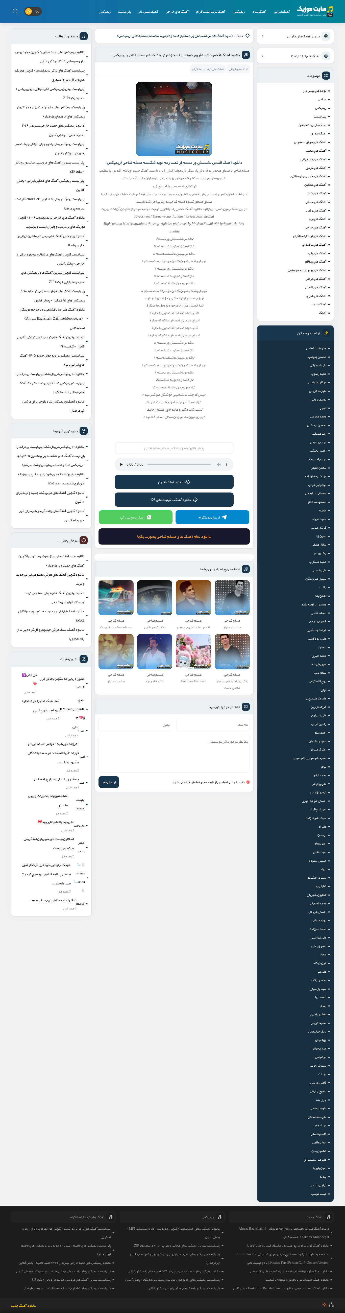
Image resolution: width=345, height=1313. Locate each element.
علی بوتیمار (319, 784)
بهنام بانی (320, 672)
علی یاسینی (319, 570)
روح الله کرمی (317, 681)
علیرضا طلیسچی (316, 698)
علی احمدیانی (318, 365)
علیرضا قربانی (317, 391)
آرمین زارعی (318, 792)
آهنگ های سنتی (316, 202)
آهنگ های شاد (317, 193)
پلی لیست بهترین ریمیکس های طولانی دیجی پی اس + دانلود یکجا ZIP (50, 93)
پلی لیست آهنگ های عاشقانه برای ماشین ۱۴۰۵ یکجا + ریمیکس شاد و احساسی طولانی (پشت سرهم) (51, 460)
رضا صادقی (319, 433)
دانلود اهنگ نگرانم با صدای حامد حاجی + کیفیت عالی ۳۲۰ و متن (289, 1271)
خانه (240, 35)
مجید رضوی (318, 373)
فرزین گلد (319, 963)
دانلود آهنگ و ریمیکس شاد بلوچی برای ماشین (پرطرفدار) (53, 406)
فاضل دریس (318, 1082)
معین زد (321, 536)
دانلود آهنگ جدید (23, 1305)
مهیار (323, 408)
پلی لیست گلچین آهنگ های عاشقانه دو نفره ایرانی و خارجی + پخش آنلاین (50, 259)
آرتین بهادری (318, 1185)
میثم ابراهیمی (317, 485)
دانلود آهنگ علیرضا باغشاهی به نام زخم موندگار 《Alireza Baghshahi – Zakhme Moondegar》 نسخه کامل (52, 318)
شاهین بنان (318, 1151)
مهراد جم (320, 1125)
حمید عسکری (317, 561)
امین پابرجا (319, 1168)
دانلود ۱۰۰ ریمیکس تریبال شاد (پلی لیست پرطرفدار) (50, 373)
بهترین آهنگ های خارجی (303, 36)
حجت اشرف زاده (316, 818)
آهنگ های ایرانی (316, 278)
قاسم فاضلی (318, 1134)
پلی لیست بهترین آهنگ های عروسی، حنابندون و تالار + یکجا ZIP (49, 167)
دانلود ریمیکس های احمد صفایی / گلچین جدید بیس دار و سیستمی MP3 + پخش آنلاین (50, 56)
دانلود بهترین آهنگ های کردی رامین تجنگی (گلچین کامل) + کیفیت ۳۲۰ (50, 341)
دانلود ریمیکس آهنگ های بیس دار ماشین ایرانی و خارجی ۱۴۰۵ (50, 240)
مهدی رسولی (318, 442)
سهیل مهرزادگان (315, 578)
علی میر (321, 971)
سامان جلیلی (318, 467)
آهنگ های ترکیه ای (314, 244)
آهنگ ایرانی (282, 11)
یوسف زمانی (318, 399)
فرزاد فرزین (318, 707)
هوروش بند (318, 664)
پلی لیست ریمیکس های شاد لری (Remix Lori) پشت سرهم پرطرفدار (50, 203)
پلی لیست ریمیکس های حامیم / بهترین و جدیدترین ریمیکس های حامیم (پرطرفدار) (51, 111)
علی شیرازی (318, 715)
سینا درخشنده (317, 877)
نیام (323, 766)
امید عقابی (319, 852)
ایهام (323, 1005)
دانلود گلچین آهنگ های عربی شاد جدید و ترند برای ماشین (50, 497)
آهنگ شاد (259, 11)
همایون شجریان (316, 895)
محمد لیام (320, 775)
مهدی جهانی (319, 1048)
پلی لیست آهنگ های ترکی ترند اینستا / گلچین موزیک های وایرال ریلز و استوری (50, 75)
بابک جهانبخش (317, 1031)
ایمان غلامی (319, 1142)
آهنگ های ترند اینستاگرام (309, 236)
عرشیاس (320, 1057)
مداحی (322, 99)
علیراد (322, 826)
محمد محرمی (318, 416)
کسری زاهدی (317, 621)
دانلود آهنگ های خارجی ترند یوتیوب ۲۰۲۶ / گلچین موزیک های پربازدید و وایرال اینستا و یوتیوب (51, 222)
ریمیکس (239, 11)
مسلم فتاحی (318, 613)
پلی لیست (124, 11)
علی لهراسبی (318, 937)
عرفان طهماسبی (316, 382)
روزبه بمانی (319, 920)
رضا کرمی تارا (318, 749)
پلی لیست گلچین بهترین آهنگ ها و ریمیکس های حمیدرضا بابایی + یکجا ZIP (52, 277)
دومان (322, 647)
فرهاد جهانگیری (316, 630)
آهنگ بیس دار (148, 11)
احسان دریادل (317, 911)
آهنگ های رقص (316, 210)
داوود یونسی (318, 1108)
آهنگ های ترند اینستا (305, 55)
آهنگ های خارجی (177, 11)
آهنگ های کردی (316, 168)
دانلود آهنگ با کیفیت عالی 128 (170, 499)
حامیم (322, 510)
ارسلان (321, 835)
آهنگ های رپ (317, 219)
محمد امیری (319, 655)
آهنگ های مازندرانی (313, 159)
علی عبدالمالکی (317, 1117)
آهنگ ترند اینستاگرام (210, 11)
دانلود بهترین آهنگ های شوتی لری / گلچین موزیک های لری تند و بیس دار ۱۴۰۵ (51, 479)
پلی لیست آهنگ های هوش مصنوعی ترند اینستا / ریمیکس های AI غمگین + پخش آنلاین (52, 295)
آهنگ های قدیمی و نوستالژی (308, 176)
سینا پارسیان (318, 989)
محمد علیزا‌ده (318, 929)
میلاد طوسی (318, 1193)
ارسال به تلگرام (209, 517)
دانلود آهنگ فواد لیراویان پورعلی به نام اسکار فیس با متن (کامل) (288, 1245)
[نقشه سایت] (331, 1304)
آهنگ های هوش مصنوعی (310, 142)
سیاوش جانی (318, 1065)
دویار (323, 954)
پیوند (322, 1176)
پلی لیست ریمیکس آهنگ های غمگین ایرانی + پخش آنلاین (50, 185)
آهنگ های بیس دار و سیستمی (307, 270)
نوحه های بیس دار (314, 90)
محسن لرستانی (316, 425)
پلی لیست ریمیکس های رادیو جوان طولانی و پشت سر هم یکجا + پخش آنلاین (49, 148)
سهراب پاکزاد (318, 809)
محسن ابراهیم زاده (314, 604)
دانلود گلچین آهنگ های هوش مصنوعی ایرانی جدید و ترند (50, 579)
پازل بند (321, 1099)
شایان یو (321, 886)
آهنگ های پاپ (317, 253)
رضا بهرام (320, 553)
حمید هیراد (319, 519)
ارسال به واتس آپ (132, 517)
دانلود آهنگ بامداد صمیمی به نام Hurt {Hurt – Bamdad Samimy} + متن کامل (281, 1288)
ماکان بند (320, 596)
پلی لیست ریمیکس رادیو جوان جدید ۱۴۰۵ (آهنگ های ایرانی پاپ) (52, 360)
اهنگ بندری (318, 133)
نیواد (323, 869)
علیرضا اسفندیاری (315, 1159)
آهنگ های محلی (316, 150)
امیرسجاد (320, 843)
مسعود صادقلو (317, 502)
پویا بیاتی (320, 1040)
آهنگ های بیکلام (315, 261)
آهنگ (322, 313)
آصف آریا (320, 997)
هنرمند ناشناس (316, 348)
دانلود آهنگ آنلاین (170, 481)
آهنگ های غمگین (315, 184)
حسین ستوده (317, 860)
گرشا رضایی (318, 527)
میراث (322, 1074)
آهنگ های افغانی (315, 287)
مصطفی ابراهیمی (315, 493)
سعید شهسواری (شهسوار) (309, 758)
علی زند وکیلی (317, 638)
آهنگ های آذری (316, 296)
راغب (322, 587)
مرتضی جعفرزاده (315, 476)
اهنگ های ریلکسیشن (312, 125)
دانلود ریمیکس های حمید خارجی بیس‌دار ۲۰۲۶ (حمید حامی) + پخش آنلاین (53, 130)
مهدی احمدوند (317, 459)
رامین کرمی (318, 724)
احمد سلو (320, 732)
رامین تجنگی (318, 450)
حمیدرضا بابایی (317, 741)
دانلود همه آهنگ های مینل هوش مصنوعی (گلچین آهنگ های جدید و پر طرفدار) (51, 560)
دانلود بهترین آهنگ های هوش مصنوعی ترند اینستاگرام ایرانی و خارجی (54, 597)
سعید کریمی (318, 1023)
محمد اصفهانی (317, 903)
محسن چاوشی (317, 357)
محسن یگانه (318, 980)
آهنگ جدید (319, 304)
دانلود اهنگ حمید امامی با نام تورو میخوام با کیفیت (297, 1279)
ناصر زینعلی (318, 946)
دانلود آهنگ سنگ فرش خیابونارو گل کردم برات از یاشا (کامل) (50, 634)
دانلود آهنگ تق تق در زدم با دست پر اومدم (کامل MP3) (51, 615)
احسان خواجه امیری (314, 801)
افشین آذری (318, 1014)
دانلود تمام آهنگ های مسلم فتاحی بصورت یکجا (174, 536)
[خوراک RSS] (324, 1304)
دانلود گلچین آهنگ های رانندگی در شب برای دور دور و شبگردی (51, 515)
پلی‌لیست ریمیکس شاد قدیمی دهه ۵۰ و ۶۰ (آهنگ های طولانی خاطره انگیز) (51, 387)
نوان (323, 690)
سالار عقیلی (319, 544)
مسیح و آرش (318, 1091)
